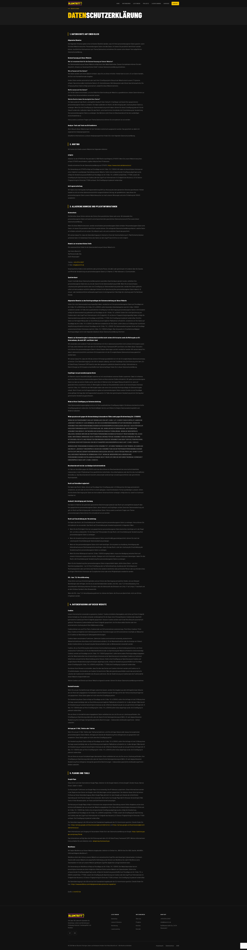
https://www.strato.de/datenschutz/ (119, 165)
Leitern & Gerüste (116, 922)
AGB (177, 946)
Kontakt (175, 3)
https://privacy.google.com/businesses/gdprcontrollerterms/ (90, 825)
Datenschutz (170, 946)
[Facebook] (70, 933)
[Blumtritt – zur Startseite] (75, 3)
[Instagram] (75, 933)
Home (118, 3)
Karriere (166, 3)
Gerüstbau (114, 918)
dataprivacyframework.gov (101, 841)
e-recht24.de (77, 892)
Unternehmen (126, 3)
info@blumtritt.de (78, 265)
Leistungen (136, 3)
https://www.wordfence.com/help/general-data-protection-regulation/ (93, 884)
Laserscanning (156, 3)
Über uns (138, 918)
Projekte (146, 3)
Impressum (159, 946)
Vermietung (114, 925)
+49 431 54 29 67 (78, 262)
